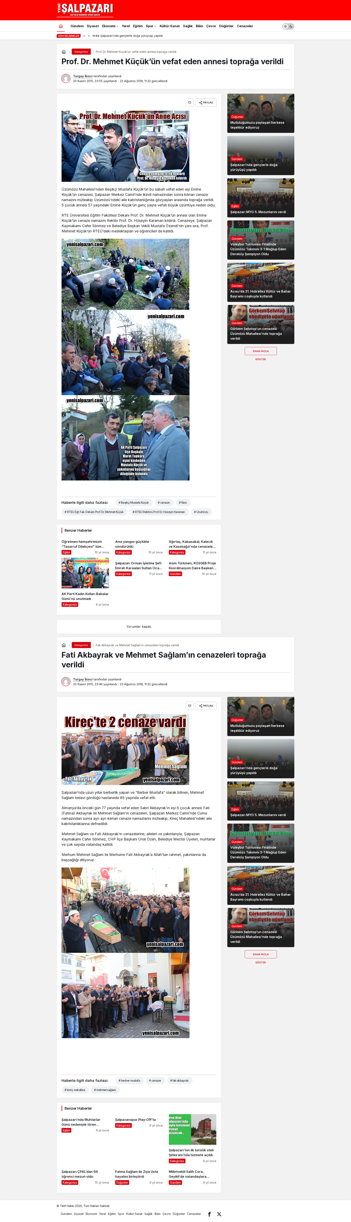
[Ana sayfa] (61, 25)
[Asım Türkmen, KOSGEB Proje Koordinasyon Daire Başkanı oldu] (192, 582)
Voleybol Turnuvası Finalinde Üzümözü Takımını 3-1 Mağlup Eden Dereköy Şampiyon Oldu (258, 249)
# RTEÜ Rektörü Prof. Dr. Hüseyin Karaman (159, 512)
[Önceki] (84, 36)
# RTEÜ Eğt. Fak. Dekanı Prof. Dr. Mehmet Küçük (94, 512)
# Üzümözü (201, 512)
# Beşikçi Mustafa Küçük (134, 502)
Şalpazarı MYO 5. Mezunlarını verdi (258, 212)
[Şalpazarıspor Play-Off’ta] (139, 1138)
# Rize (183, 502)
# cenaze (164, 502)
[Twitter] (219, 1214)
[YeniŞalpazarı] (85, 10)
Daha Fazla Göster (261, 352)
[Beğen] (190, 103)
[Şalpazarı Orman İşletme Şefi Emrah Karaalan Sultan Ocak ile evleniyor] (139, 582)
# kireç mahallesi (75, 1090)
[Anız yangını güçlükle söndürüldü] (139, 545)
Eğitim (235, 206)
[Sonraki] (89, 36)
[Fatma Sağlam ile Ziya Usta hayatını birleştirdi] (139, 1175)
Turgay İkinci (83, 76)
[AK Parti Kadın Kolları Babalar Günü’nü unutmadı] (85, 582)
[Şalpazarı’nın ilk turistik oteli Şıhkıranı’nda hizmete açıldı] (192, 1138)
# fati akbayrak (179, 1080)
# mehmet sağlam (105, 1090)
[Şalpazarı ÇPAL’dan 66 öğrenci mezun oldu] (85, 1175)
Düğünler (237, 116)
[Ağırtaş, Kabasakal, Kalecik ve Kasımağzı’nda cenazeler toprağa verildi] (192, 545)
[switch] (288, 25)
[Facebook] (209, 1214)
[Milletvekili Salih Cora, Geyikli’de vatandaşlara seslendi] (192, 1175)
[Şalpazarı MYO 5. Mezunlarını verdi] (260, 197)
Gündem (237, 159)
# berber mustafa (129, 1080)
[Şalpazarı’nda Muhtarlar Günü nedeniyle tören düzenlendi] (85, 1138)
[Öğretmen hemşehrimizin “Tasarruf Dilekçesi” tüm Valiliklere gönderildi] (85, 545)
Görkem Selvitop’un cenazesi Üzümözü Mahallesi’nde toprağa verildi (256, 333)
